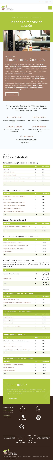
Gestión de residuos (8, 367)
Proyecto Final (7, 278)
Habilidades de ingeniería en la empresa (13, 248)
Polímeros (6, 169)
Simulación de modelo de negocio (12, 326)
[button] (50, 7)
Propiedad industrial (8, 317)
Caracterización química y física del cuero (14, 202)
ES (46, 1)
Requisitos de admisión (8, 412)
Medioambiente (7, 251)
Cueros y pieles (7, 199)
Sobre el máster (6, 415)
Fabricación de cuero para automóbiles (13, 364)
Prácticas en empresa (9, 370)
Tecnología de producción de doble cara (14, 205)
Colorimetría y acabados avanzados (12, 242)
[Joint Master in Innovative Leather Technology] (12, 7)
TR (39, 1)
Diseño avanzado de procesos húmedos (13, 196)
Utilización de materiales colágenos (12, 346)
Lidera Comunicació (13, 458)
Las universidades (7, 417)
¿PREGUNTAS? (11, 94)
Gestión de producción (9, 320)
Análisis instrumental (8, 343)
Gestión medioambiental (9, 175)
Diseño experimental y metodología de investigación (17, 302)
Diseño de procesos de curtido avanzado (14, 181)
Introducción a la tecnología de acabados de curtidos (17, 178)
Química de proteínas (9, 172)
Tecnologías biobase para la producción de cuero (16, 349)
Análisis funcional (8, 323)
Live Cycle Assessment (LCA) (11, 299)
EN (50, 1)
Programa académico (8, 410)
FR (43, 1)
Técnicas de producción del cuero (12, 208)
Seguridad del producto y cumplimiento (13, 211)
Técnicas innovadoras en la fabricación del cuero (16, 341)
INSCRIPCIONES (13, 398)
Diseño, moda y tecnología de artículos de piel (15, 245)
